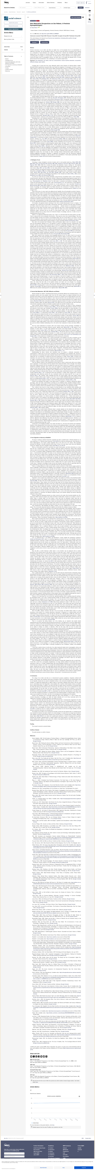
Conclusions (7, 66)
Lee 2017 (51, 561)
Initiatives (59, 2)
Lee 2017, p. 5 (65, 476)
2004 (56, 163)
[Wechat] (41, 1057)
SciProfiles (65, 1154)
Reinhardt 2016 (37, 301)
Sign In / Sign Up (80, 2)
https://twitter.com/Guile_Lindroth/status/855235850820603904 (60, 1012)
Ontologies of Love (9, 60)
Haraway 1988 (51, 163)
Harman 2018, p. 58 (35, 375)
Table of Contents (8, 56)
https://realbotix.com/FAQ (61, 517)
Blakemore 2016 (69, 265)
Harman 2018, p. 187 (44, 378)
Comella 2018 (51, 619)
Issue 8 (23, 12)
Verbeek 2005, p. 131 (56, 331)
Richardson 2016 (58, 99)
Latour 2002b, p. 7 (37, 312)
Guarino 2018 (60, 75)
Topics (34, 2)
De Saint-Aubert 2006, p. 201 (56, 274)
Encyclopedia (66, 1156)
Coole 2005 (37, 286)
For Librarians (51, 1153)
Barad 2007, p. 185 (68, 327)
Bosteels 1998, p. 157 (48, 115)
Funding (7, 67)
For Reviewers (51, 1149)
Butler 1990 (62, 138)
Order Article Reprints (76, 17)
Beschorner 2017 (56, 78)
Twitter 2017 (75, 568)
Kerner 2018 (70, 75)
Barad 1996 (75, 162)
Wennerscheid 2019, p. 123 (70, 641)
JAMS (64, 1158)
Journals (28, 2)
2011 (80, 163)
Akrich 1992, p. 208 (72, 173)
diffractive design (34, 62)
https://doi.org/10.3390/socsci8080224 (50, 33)
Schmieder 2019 (68, 78)
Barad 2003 (33, 143)
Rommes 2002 (74, 163)
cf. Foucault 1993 (56, 233)
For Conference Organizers (54, 1158)
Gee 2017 (55, 97)
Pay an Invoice (37, 1149)
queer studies (42, 62)
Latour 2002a (50, 141)
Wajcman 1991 (33, 165)
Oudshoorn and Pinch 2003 (64, 163)
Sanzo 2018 (70, 356)
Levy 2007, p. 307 (46, 691)
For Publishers (51, 1154)
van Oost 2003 (45, 168)
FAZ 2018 (62, 77)
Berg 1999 (39, 168)
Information (41, 2)
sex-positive (78, 60)
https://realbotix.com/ (51, 938)
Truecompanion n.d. (37, 181)
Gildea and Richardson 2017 (66, 201)
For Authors (50, 1148)
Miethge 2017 (45, 78)
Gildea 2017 (43, 185)
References (7, 71)
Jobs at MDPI (36, 1154)
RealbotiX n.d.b (52, 571)
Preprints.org (66, 1151)
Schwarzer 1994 (48, 584)
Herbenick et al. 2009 (47, 601)
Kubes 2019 (75, 258)
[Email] (31, 1057)
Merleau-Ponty (65, 270)
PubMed (43, 880)
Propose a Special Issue (13, 29)
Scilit (51, 756)
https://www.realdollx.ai (52, 937)
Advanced (87, 7)
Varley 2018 (35, 78)
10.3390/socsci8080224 (31, 12)
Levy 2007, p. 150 (57, 241)
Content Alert (88, 1138)
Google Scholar (37, 741)
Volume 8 (19, 12)
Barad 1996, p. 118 (43, 146)
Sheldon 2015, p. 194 (71, 379)
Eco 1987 (44, 138)
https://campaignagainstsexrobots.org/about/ (70, 798)
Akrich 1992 (37, 172)
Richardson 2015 (62, 97)
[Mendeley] (46, 1057)
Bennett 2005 (33, 284)
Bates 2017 (45, 75)
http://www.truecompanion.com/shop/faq (58, 1011)
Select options (8, 1153)
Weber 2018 (77, 77)
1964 (70, 270)
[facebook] (39, 1057)
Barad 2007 (72, 398)
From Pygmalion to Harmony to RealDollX (13, 64)
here (37, 1082)
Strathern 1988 (40, 170)
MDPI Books (65, 1149)
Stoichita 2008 (33, 480)
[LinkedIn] (36, 1057)
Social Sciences (12, 12)
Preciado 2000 (69, 230)
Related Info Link (8, 36)
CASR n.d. (75, 188)
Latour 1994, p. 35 (45, 330)
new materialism (39, 60)
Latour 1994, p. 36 (53, 312)
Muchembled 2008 (65, 233)
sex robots (46, 60)
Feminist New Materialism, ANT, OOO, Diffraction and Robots (12, 62)
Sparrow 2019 (41, 77)
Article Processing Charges (39, 1148)
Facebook (80, 1149)
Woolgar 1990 (58, 172)
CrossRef (47, 756)
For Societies (51, 1156)
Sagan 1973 (42, 156)
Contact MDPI (36, 1153)
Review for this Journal (13, 25)
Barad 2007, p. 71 (70, 416)
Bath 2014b (78, 398)
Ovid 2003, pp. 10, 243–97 (59, 445)
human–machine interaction (68, 60)
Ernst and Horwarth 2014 (41, 163)
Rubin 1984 (76, 116)
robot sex (51, 60)
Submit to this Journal (13, 22)
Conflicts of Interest (9, 69)
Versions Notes (44, 42)
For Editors (50, 1151)
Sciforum (65, 1148)
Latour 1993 (67, 312)
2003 (80, 162)
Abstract (6, 58)
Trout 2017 (55, 441)
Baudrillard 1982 (69, 473)
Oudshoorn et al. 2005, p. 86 (36, 175)
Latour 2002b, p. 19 (53, 306)
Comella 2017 (37, 616)
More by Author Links (9, 39)
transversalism (57, 60)
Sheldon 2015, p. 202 (68, 391)
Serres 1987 (76, 315)
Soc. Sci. (6, 1138)
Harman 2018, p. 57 (39, 372)
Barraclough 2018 (56, 129)
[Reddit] (44, 1057)
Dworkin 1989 (49, 102)
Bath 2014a (32, 163)
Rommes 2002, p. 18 (48, 175)
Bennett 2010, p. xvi (59, 350)
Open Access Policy (38, 1151)
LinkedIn (79, 1148)
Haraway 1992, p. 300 (35, 400)
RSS (83, 1138)
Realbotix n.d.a (46, 181)
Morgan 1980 (56, 102)
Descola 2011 (51, 302)
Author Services (50, 2)
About (66, 2)
